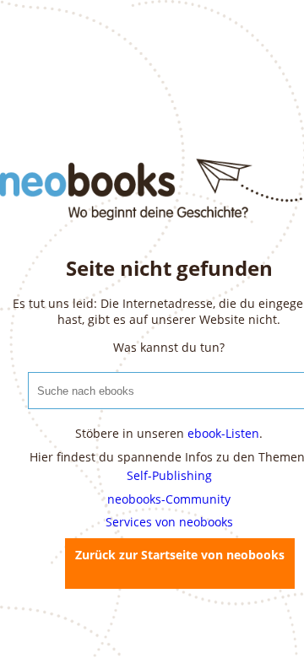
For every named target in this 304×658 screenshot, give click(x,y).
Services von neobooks (169, 522)
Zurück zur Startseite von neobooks (180, 555)
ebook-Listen (223, 433)
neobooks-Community (169, 499)
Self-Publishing (169, 475)
